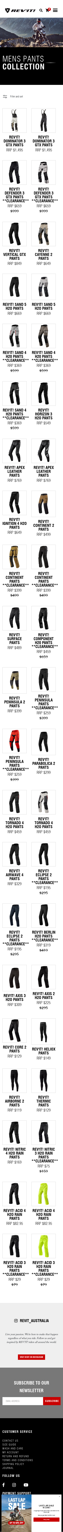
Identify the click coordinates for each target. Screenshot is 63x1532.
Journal (8, 1468)
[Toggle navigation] (55, 10)
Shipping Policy (13, 1464)
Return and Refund (15, 1456)
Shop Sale (46, 1519)
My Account (10, 1452)
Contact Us (10, 1440)
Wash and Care (12, 1448)
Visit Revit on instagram (31, 1357)
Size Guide (9, 1444)
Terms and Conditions (17, 1460)
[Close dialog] (59, 1496)
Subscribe (52, 1401)
